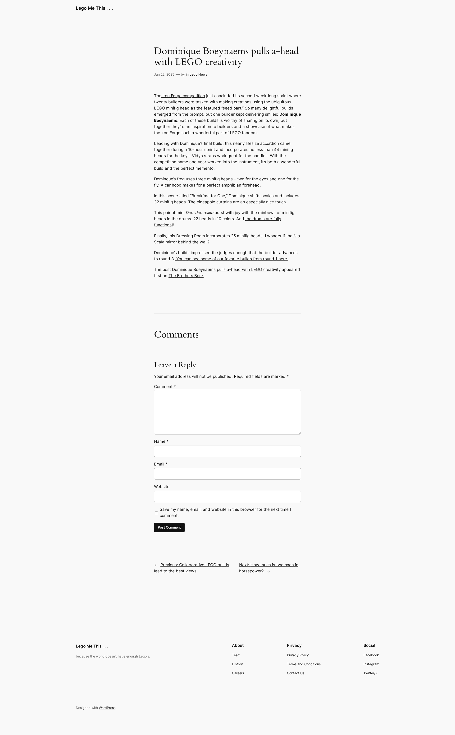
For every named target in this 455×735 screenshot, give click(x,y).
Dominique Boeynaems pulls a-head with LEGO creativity (226, 269)
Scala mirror (165, 242)
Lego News (198, 74)
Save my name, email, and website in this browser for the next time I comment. (225, 512)
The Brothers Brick (186, 275)
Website (161, 486)
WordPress (107, 708)
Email (161, 464)
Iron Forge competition (183, 95)
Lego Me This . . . (94, 8)
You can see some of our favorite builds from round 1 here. (231, 258)
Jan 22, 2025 (164, 74)
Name (161, 441)
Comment (165, 386)
